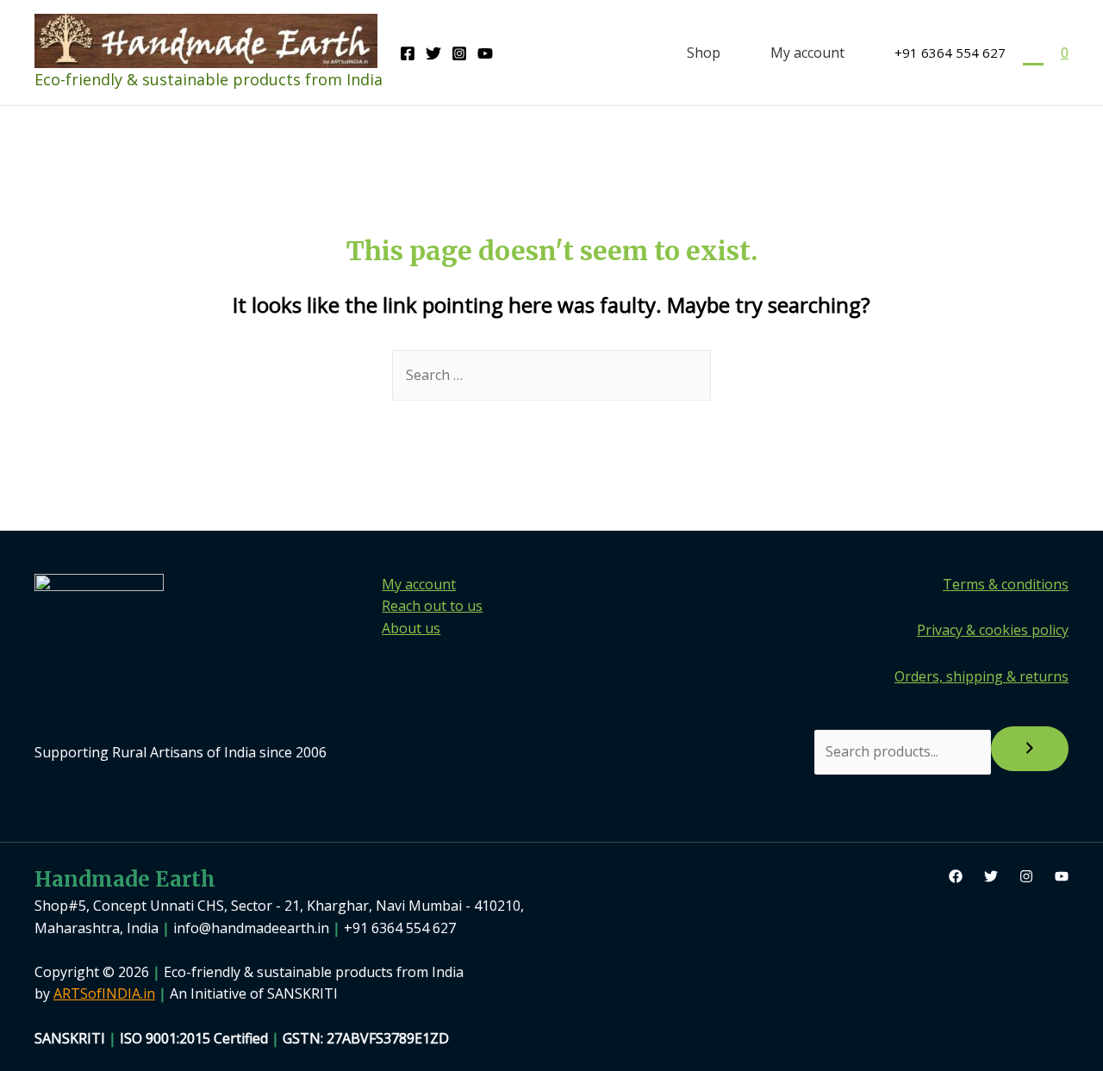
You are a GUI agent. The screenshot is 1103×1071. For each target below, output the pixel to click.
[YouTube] (485, 53)
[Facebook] (407, 53)
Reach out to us (432, 605)
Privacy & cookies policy (993, 629)
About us (411, 628)
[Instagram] (459, 53)
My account (807, 52)
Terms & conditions (1006, 584)
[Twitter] (433, 53)
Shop (703, 52)
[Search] (1030, 748)
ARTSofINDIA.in (104, 993)
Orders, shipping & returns (981, 676)
